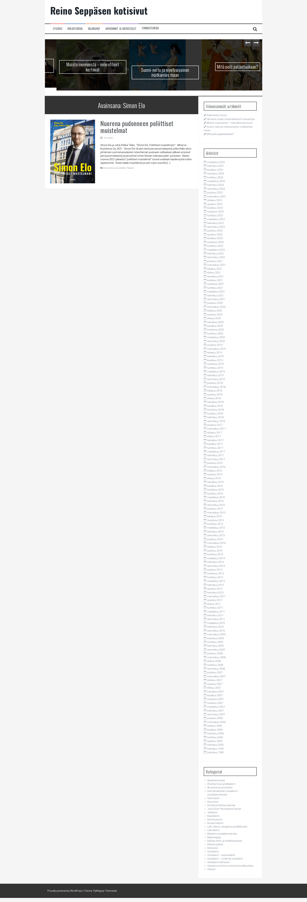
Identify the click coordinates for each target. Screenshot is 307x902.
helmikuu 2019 (215, 376)
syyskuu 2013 (214, 570)
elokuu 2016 (214, 479)
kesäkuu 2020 (215, 326)
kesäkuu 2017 (215, 444)
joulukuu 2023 (215, 193)
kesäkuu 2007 (215, 696)
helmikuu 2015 (215, 532)
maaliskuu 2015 (216, 528)
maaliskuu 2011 (216, 612)
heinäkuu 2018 (215, 402)
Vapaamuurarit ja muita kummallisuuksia (230, 866)
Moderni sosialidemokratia (222, 834)
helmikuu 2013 (215, 585)
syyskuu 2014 (214, 551)
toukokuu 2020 (215, 330)
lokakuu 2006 (214, 726)
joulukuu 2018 (215, 383)
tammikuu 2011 (216, 619)
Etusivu (57, 29)
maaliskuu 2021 (216, 292)
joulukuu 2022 (215, 231)
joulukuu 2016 (215, 463)
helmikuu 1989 (215, 753)
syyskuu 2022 (214, 235)
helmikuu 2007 (215, 711)
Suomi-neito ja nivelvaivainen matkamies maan (154, 72)
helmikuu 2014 (215, 562)
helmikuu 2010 (215, 627)
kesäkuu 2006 (215, 730)
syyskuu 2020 (214, 315)
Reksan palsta (215, 845)
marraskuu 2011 (216, 597)
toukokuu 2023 (215, 212)
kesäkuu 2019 (215, 360)
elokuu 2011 (214, 604)
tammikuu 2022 (216, 258)
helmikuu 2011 (215, 616)
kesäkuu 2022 (215, 239)
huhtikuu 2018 (215, 414)
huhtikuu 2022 (215, 246)
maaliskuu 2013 (216, 581)
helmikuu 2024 (215, 185)
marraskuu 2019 (216, 349)
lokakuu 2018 (214, 391)
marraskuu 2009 (216, 635)
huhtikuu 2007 (215, 703)
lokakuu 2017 (214, 433)
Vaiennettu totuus (217, 116)
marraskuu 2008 (216, 657)
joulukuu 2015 (215, 509)
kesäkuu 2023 (215, 208)
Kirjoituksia (75, 29)
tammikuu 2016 (216, 505)
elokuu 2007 (214, 688)
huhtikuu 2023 (215, 216)
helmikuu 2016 (215, 501)
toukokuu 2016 (215, 490)
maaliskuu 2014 (216, 558)
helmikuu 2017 (215, 456)
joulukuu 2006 (215, 718)
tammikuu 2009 (216, 650)
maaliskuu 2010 (216, 623)
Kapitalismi (213, 816)
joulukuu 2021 (215, 261)
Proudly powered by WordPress (64, 891)
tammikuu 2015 (216, 536)
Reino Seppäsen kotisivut (99, 10)
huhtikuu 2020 (215, 334)
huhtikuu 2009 (215, 642)
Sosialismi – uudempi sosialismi (225, 859)
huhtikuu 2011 (215, 608)
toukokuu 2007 (215, 699)
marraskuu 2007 (216, 676)
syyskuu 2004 (214, 741)
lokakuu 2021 (214, 269)
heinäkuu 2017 (215, 440)
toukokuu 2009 (215, 638)
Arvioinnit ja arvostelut (121, 29)
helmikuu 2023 (215, 223)
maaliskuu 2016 (216, 498)
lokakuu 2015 (214, 517)
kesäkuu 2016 (215, 486)
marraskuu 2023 (216, 197)
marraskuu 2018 (216, 387)
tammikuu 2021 (216, 300)
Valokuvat (94, 29)
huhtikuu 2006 (215, 737)
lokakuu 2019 (214, 353)
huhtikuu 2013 (215, 577)
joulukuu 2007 (215, 673)
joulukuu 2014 (215, 539)
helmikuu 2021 (215, 296)
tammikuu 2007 (216, 715)
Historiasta (213, 798)
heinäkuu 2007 (215, 692)
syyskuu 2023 (214, 204)
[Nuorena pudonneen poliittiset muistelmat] (72, 151)
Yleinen (130, 168)
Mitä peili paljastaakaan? (226, 66)
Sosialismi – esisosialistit (221, 855)
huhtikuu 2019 (215, 368)
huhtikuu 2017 (215, 448)
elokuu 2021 (214, 273)
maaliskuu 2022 (216, 250)
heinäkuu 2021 (215, 277)
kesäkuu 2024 (215, 170)
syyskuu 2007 (214, 684)
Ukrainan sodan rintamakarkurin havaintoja (231, 119)
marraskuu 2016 (216, 467)
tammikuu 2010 (216, 631)
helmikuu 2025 (215, 166)
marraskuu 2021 (216, 265)
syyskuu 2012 (214, 589)
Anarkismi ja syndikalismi (221, 784)
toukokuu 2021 (215, 284)
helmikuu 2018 (215, 418)
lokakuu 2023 (214, 200)
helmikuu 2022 (215, 254)
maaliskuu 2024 (216, 181)
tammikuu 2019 (216, 380)
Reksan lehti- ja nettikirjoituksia (224, 841)
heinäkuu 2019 (215, 357)
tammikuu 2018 (216, 421)
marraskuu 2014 (216, 543)
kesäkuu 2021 (215, 281)
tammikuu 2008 (216, 669)
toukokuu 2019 (215, 364)
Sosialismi (213, 852)
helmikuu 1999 (215, 749)
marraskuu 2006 (216, 722)
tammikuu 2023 (216, 227)
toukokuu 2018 (215, 410)
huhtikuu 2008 (215, 665)
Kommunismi (214, 820)
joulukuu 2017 (215, 425)
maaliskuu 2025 (216, 162)
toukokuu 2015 (215, 520)
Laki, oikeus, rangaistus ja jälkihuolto (227, 827)
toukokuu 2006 (215, 734)
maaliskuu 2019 (216, 372)
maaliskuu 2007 (216, 707)
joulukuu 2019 (215, 345)
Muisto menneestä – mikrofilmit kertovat (81, 67)
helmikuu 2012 (215, 593)
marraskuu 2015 (216, 513)
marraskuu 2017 (216, 429)
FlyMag (97, 891)
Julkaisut (212, 813)
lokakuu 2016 (214, 471)
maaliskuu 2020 (216, 338)
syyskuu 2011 (214, 600)
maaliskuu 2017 (216, 452)
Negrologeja (214, 838)
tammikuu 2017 (216, 459)
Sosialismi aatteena (218, 862)
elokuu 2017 (214, 437)
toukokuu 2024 (215, 174)
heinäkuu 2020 (215, 322)
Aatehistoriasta (216, 781)
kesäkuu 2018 (215, 406)
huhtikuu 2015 (215, 524)
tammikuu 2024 (216, 189)
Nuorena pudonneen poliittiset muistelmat (136, 127)
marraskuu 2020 (216, 307)
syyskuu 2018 (214, 395)
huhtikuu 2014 (215, 555)
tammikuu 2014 (216, 566)
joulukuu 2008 (215, 654)
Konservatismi (215, 823)
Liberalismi (213, 830)
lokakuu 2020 (214, 311)
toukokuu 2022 (215, 242)
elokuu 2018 (214, 399)
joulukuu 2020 (215, 303)
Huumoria (212, 802)
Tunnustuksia (150, 28)
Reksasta (212, 848)
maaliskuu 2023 (216, 220)
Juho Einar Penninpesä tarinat (224, 809)
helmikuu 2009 (215, 646)
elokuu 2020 (214, 319)
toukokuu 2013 (215, 574)
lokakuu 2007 (214, 680)
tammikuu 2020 (216, 341)
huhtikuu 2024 (215, 178)
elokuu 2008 (214, 661)
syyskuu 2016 (214, 475)
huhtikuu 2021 (215, 288)
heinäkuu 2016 (215, 482)
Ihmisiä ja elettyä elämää (221, 806)
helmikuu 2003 (215, 745)
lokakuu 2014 (214, 547)
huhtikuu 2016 (215, 494)
